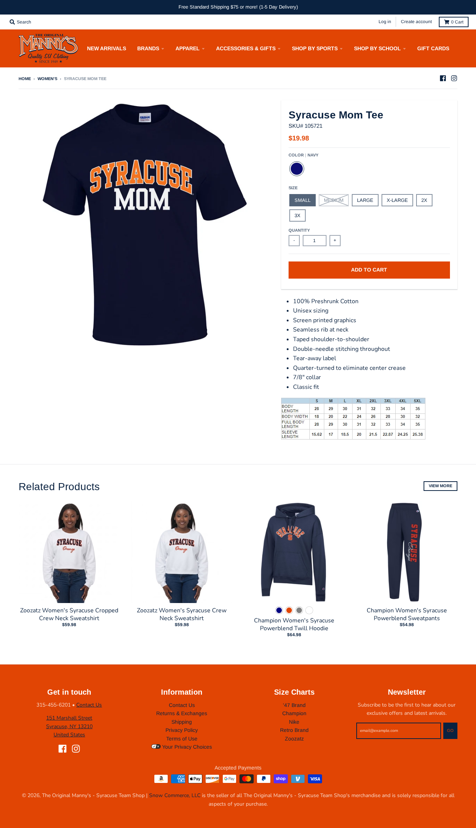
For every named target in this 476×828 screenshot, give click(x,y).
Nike (294, 722)
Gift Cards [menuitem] (433, 48)
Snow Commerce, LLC (174, 795)
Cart (457, 22)
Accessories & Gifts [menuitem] (246, 48)
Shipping (181, 722)
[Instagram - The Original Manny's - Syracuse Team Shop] (454, 78)
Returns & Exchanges (181, 713)
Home (25, 78)
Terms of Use (181, 739)
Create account (416, 21)
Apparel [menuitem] (188, 48)
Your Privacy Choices (186, 747)
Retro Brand (294, 730)
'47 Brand (294, 705)
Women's (47, 78)
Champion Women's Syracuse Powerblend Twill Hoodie (294, 624)
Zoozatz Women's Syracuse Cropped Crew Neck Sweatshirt (69, 614)
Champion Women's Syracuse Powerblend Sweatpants (407, 614)
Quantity (299, 230)
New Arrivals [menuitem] (106, 48)
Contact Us (89, 704)
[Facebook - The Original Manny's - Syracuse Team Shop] (443, 78)
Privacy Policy (181, 730)
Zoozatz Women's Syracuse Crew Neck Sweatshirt (181, 614)
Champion (294, 713)
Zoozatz (294, 739)
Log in (385, 21)
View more (440, 485)
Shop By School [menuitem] (377, 48)
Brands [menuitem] (148, 48)
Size (293, 187)
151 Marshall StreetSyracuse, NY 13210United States (69, 726)
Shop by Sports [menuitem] (315, 48)
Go (450, 730)
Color (303, 155)
